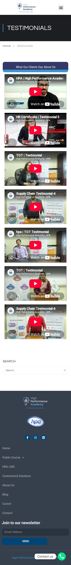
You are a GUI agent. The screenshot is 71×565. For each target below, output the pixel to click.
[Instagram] (35, 438)
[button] (61, 8)
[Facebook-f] (27, 438)
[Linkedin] (43, 438)
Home (7, 45)
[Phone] (62, 556)
